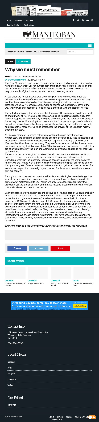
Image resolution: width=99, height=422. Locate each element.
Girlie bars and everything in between (15, 284)
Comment (9, 281)
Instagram (11, 373)
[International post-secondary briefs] (83, 273)
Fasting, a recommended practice (59, 284)
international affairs (32, 76)
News (76, 281)
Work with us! (29, 25)
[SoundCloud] (87, 19)
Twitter (10, 367)
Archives (29, 20)
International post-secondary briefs (83, 284)
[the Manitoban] (49, 35)
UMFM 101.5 (11, 405)
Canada (17, 76)
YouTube (10, 385)
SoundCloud (11, 379)
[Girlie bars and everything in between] (15, 273)
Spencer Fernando (17, 80)
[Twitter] (78, 19)
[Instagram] (83, 19)
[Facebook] (73, 19)
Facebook (11, 361)
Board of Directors (13, 25)
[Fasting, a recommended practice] (61, 273)
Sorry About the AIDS (36, 283)
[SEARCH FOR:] (80, 51)
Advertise (18, 20)
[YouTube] (92, 19)
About (9, 20)
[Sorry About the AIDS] (38, 273)
